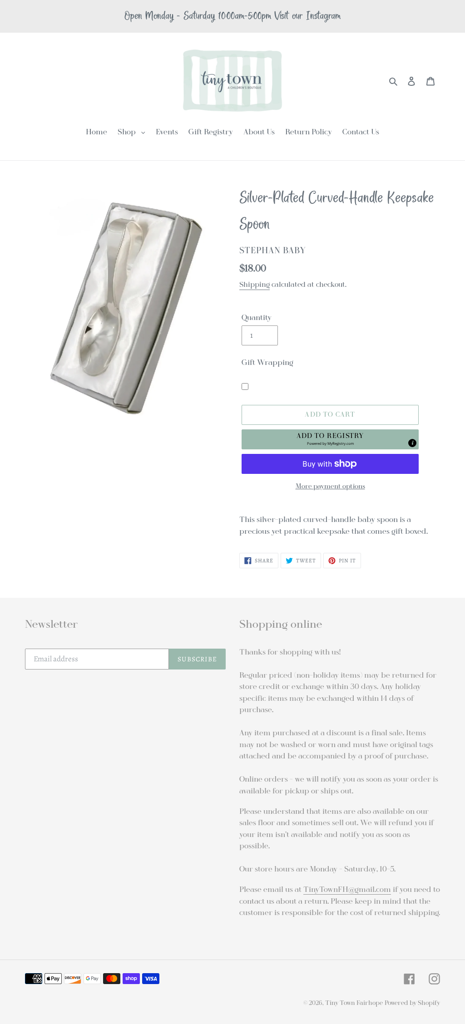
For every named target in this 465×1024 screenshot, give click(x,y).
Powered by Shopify (412, 1003)
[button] (330, 439)
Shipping (254, 284)
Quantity (257, 317)
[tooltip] (412, 443)
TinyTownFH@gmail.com (347, 889)
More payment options (330, 486)
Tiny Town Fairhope (354, 1003)
